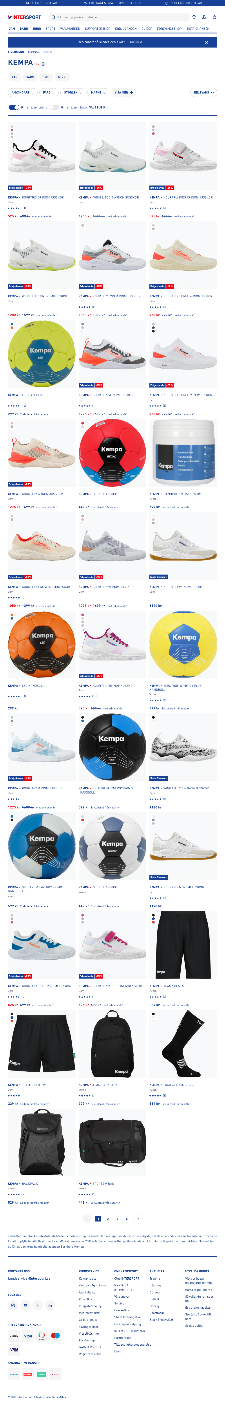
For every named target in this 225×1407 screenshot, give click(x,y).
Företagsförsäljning (127, 1324)
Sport (50, 28)
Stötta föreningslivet (128, 1317)
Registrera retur (90, 1354)
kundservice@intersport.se (29, 1278)
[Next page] (138, 1219)
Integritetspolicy (90, 1306)
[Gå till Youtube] (26, 1305)
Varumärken (70, 28)
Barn (24, 28)
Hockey (154, 1306)
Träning (155, 1278)
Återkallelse (87, 1292)
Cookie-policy (88, 1319)
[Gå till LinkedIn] (51, 1305)
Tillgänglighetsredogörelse (132, 1344)
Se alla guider (194, 1325)
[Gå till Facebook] (39, 1305)
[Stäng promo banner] (206, 42)
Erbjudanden (126, 28)
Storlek (70, 92)
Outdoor (155, 1292)
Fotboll (154, 1299)
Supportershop (97, 28)
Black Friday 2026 (161, 1319)
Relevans (201, 92)
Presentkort (122, 1310)
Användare (20, 92)
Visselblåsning (89, 1333)
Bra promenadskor (197, 1307)
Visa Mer (121, 92)
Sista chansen (198, 28)
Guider (147, 28)
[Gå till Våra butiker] (194, 17)
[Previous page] (87, 1219)
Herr (37, 28)
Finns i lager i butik (74, 107)
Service (119, 1303)
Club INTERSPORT (126, 1278)
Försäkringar (88, 1340)
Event (118, 1351)
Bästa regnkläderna (198, 1289)
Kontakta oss (87, 1278)
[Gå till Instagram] (14, 1305)
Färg (47, 92)
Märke (96, 92)
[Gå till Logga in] (204, 17)
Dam (12, 28)
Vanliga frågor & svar (93, 1285)
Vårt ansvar (122, 1296)
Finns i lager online (34, 107)
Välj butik (97, 107)
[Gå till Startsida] (25, 17)
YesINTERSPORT (90, 1347)
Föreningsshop (169, 28)
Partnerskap (122, 1337)
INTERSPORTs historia (129, 1331)
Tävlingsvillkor (88, 1326)
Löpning (155, 1285)
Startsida (18, 51)
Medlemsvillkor (89, 1313)
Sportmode (157, 1313)
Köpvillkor (86, 1299)
